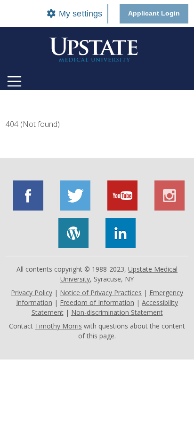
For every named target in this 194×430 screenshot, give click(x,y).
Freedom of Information (97, 302)
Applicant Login (154, 13)
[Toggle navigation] (14, 81)
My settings (79, 13)
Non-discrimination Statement (117, 312)
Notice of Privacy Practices (101, 292)
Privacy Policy (31, 292)
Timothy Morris (58, 325)
